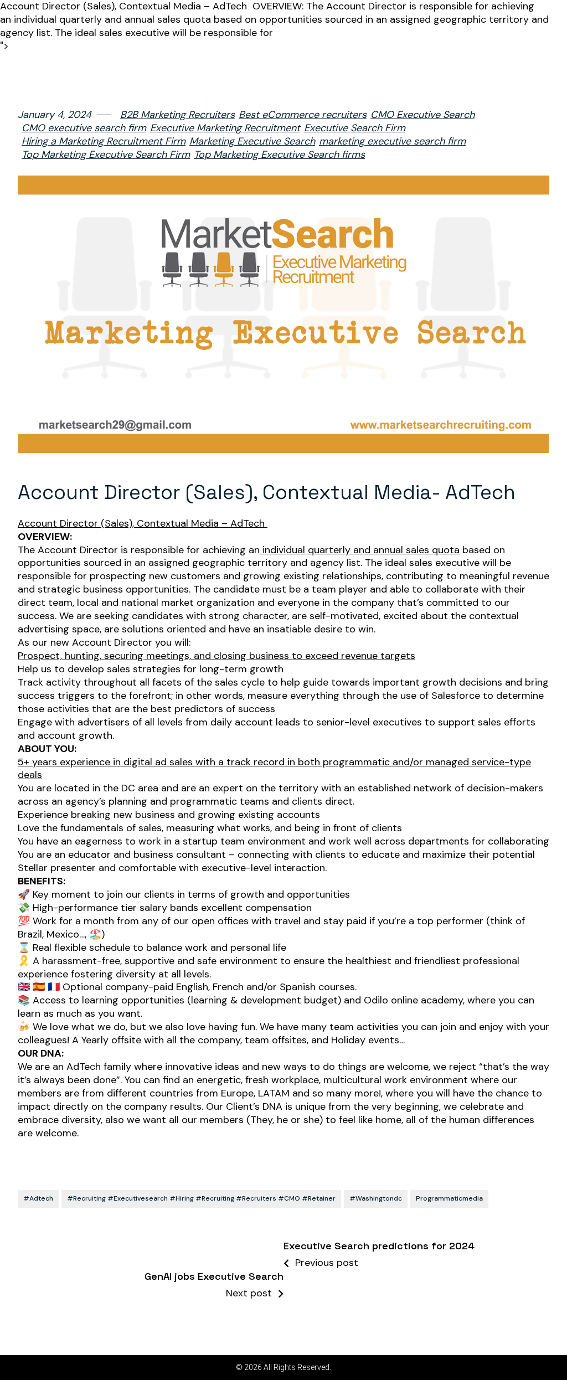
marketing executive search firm (392, 141)
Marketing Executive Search (252, 141)
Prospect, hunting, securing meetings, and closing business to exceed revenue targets (216, 656)
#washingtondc (375, 1198)
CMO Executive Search (422, 115)
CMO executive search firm (84, 128)
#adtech (38, 1198)
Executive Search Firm (354, 128)
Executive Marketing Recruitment (225, 128)
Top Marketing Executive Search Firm (106, 154)
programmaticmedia (449, 1198)
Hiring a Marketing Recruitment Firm (103, 141)
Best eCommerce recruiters (303, 115)
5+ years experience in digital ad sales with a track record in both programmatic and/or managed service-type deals (274, 769)
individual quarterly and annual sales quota (360, 550)
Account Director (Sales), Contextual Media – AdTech (142, 523)
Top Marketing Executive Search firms (279, 154)
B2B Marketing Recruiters (177, 115)
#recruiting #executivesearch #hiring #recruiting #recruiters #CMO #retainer (201, 1198)
